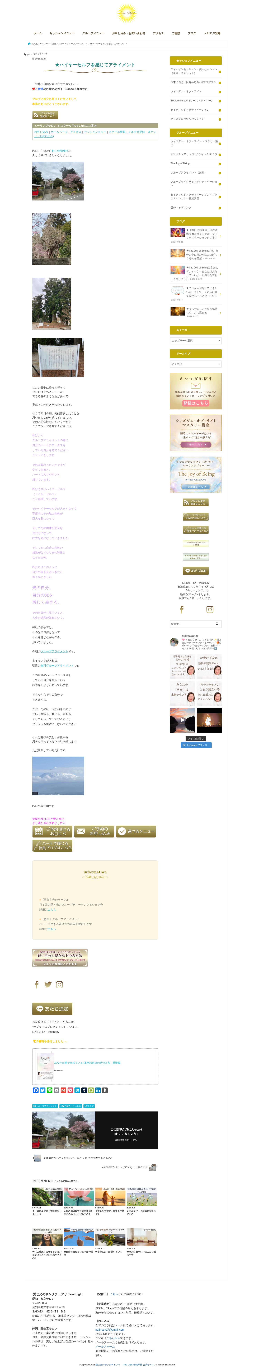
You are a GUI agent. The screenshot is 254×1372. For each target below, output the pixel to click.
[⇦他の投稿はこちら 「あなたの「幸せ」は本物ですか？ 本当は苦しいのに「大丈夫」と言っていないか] (182, 693)
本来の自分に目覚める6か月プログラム (193, 82)
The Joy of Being (180, 163)
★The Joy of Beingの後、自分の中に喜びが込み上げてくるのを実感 (202, 254)
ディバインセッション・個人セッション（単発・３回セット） (194, 71)
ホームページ (59, 131)
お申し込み (41, 131)
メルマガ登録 (212, 33)
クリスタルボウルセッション (187, 118)
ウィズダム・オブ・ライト (186, 91)
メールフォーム (105, 1346)
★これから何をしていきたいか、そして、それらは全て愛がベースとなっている (194, 294)
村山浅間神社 (60, 150)
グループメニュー (93, 33)
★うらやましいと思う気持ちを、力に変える (201, 312)
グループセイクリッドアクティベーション (194, 183)
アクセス (158, 33)
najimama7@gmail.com (109, 1329)
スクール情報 (117, 131)
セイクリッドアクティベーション (190, 109)
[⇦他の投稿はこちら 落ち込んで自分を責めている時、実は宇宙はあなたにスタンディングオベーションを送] (182, 666)
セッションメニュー (62, 33)
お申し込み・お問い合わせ (128, 33)
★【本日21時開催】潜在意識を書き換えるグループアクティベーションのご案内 (194, 236)
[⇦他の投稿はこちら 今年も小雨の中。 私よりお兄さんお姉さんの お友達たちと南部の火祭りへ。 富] (209, 720)
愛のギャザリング (181, 207)
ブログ (192, 33)
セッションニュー (95, 131)
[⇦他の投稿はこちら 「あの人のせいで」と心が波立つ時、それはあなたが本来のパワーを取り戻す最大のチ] (209, 693)
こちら (52, 909)
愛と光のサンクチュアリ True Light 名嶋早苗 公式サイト (125, 1364)
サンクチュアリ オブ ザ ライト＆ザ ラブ (194, 154)
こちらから (113, 1338)
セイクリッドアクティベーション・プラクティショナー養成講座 (194, 196)
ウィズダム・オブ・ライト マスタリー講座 (194, 143)
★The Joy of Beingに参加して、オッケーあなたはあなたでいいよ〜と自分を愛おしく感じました (194, 273)
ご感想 (176, 33)
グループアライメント (54, 651)
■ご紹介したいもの (72, 1106)
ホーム (38, 33)
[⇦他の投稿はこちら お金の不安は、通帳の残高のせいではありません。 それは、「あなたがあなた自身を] (209, 666)
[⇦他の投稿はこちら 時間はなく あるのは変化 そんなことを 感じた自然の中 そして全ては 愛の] (182, 720)
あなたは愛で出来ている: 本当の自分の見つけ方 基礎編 (87, 1062)
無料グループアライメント (57, 665)
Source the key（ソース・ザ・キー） (192, 100)
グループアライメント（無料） (189, 172)
